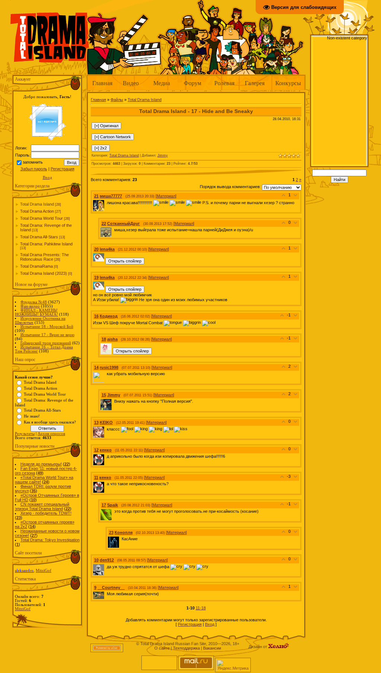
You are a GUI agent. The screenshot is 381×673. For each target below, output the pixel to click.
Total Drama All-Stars (39, 237)
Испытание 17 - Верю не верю (47, 335)
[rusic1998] (106, 373)
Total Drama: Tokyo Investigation (50, 540)
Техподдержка (186, 648)
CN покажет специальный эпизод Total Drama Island (42, 506)
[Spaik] (113, 511)
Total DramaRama (36, 266)
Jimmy (162, 155)
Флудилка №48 (33, 302)
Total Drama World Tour (41, 218)
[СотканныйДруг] (113, 230)
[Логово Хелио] (278, 646)
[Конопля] (121, 539)
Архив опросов (51, 434)
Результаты (25, 434)
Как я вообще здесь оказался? (50, 422)
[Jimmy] (113, 401)
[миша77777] (106, 202)
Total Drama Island (37, 204)
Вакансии (212, 648)
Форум (192, 83)
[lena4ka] (106, 255)
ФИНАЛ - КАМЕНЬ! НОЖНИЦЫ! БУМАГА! (36, 312)
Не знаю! (32, 416)
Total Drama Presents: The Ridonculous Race (44, 256)
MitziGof (43, 571)
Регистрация (62, 169)
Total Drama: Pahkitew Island (46, 244)
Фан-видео (30, 306)
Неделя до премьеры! (41, 464)
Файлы (117, 99)
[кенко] (106, 456)
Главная (102, 83)
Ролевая (224, 83)
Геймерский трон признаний (45, 343)
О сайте (162, 648)
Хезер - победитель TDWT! (45, 513)
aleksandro (24, 571)
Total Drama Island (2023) (43, 273)
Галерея (255, 83)
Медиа (161, 83)
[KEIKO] (106, 429)
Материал (166, 196)
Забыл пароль (33, 169)
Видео (131, 83)
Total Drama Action (37, 211)
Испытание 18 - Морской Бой (46, 327)
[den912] (106, 566)
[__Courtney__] (106, 594)
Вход (47, 178)
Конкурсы (288, 83)
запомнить (33, 162)
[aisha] (113, 345)
